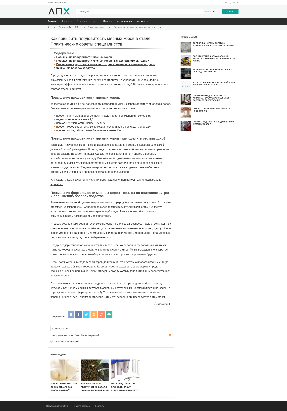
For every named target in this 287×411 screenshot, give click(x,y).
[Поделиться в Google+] (101, 314)
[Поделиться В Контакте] (71, 314)
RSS (170, 335)
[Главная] (49, 27)
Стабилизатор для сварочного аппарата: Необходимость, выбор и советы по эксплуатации (212, 98)
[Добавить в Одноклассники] (94, 314)
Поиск (229, 2)
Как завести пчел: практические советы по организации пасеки (95, 386)
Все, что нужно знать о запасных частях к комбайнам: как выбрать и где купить (214, 58)
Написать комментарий (66, 341)
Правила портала (81, 406)
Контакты (99, 406)
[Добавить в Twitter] (86, 314)
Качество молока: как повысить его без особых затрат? (63, 386)
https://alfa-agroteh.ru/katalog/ (112, 171)
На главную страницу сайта (225, 2)
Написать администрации (233, 2)
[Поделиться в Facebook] (78, 314)
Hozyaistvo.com (53, 406)
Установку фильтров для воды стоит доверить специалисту (125, 386)
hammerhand (164, 304)
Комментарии (60, 328)
